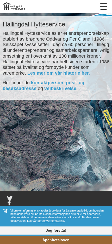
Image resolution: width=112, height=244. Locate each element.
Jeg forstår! (56, 230)
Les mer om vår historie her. (58, 73)
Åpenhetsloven (56, 240)
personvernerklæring (51, 220)
